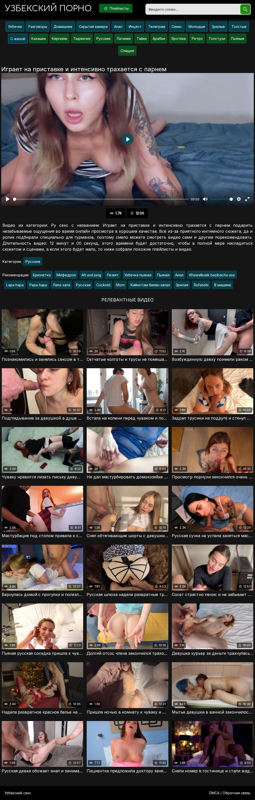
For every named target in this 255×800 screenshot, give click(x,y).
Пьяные (237, 38)
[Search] (245, 9)
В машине (222, 285)
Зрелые (218, 26)
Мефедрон (66, 275)
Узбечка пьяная (137, 275)
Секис (177, 26)
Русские (103, 38)
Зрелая (182, 285)
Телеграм (156, 26)
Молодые (197, 26)
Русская (83, 285)
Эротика (178, 38)
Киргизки (59, 38)
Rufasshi (201, 285)
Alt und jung (91, 275)
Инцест (135, 26)
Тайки (142, 38)
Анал (118, 26)
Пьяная (163, 275)
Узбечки (15, 26)
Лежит (113, 275)
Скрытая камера (93, 26)
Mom (120, 285)
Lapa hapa (15, 285)
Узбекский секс (17, 793)
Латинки (124, 38)
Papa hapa (38, 285)
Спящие (127, 51)
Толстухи (217, 38)
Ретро (197, 38)
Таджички (81, 38)
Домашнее (63, 26)
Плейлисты (119, 8)
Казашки (38, 38)
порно (48, 8)
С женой (17, 39)
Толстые (239, 26)
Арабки (159, 38)
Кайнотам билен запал (150, 285)
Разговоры (37, 26)
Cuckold (103, 285)
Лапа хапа (61, 285)
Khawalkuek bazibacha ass (212, 275)
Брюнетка (42, 275)
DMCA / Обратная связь (230, 793)
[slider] (101, 199)
